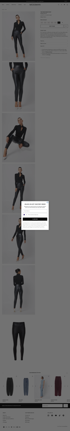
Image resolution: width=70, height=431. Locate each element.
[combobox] (25, 214)
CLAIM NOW (35, 219)
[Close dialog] (47, 202)
